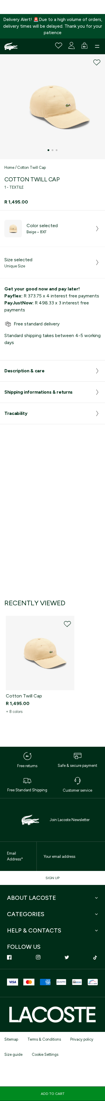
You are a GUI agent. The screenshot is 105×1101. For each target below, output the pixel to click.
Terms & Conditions (44, 1039)
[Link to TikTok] (95, 957)
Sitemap (11, 1039)
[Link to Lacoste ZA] (11, 46)
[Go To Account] (71, 45)
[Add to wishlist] (96, 62)
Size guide (13, 1054)
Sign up (53, 878)
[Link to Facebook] (9, 957)
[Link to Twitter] (66, 957)
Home (9, 167)
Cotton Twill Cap (31, 167)
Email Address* (15, 856)
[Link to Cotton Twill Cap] (40, 653)
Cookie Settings (45, 1054)
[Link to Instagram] (38, 957)
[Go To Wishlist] (58, 45)
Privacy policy (81, 1039)
